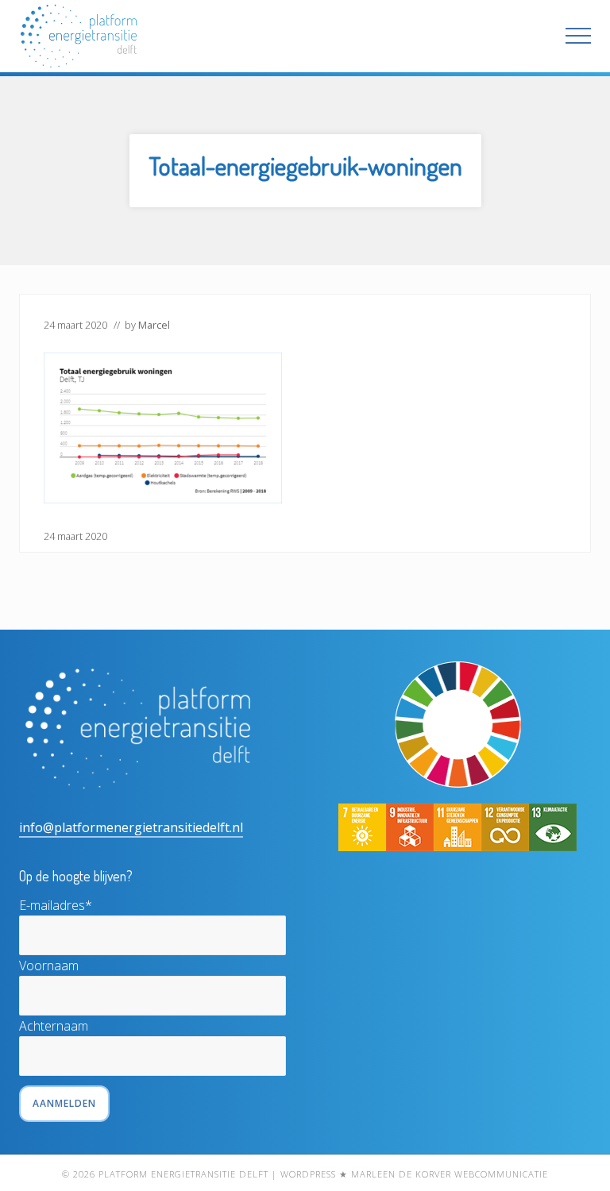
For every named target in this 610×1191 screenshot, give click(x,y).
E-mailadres (55, 905)
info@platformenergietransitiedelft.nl (131, 827)
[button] (578, 36)
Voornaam (49, 965)
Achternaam (53, 1026)
